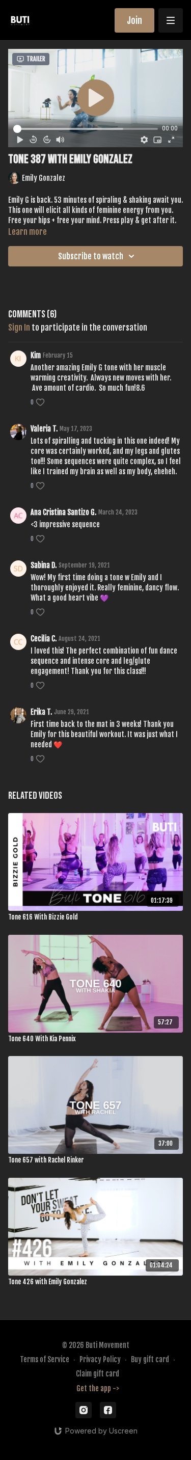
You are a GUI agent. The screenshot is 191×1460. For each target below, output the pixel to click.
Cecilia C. (44, 638)
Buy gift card (150, 1359)
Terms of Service (44, 1359)
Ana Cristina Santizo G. (63, 512)
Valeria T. (44, 428)
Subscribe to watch (90, 256)
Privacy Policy (100, 1359)
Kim (36, 355)
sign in (19, 327)
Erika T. (41, 712)
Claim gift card (97, 1373)
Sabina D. (44, 565)
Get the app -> (97, 1388)
